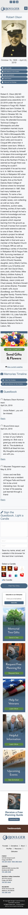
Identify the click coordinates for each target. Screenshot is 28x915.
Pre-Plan (9, 848)
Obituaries (14, 851)
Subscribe (14, 602)
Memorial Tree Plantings (10, 82)
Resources (18, 848)
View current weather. (15, 367)
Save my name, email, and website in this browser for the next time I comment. (13, 553)
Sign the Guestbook (9, 75)
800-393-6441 (17, 862)
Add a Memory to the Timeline (11, 71)
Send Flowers (7, 78)
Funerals (5, 846)
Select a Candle (9, 564)
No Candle (7, 580)
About (23, 846)
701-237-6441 (6, 862)
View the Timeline (10, 380)
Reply (3, 418)
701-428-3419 (6, 872)
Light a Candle (7, 68)
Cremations (14, 846)
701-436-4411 (6, 892)
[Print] (2, 87)
